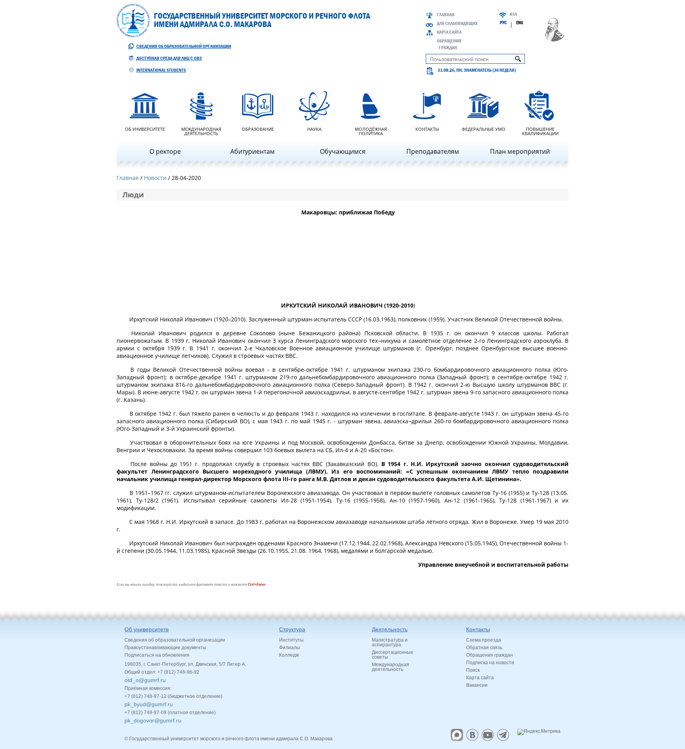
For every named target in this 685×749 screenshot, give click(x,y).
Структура (292, 629)
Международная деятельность (201, 131)
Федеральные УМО (483, 128)
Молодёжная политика (371, 131)
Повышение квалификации (540, 131)
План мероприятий (520, 151)
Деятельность (390, 629)
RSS (513, 14)
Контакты (427, 128)
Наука (314, 128)
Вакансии (477, 685)
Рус (503, 22)
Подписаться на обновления (156, 655)
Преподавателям (432, 151)
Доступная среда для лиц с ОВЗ (169, 58)
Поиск (473, 670)
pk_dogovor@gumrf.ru (152, 720)
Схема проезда (483, 640)
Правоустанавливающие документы (165, 647)
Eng (519, 22)
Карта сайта (449, 32)
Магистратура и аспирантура (390, 642)
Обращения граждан (489, 655)
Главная (446, 14)
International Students (161, 70)
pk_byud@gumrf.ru (148, 704)
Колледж (289, 655)
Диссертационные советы (392, 655)
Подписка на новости (490, 662)
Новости (155, 178)
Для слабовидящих (457, 23)
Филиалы (289, 647)
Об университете (145, 128)
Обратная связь (484, 647)
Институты (291, 640)
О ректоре (165, 151)
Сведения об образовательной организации (183, 46)
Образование (258, 128)
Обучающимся (342, 151)
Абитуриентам (252, 151)
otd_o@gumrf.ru (145, 680)
